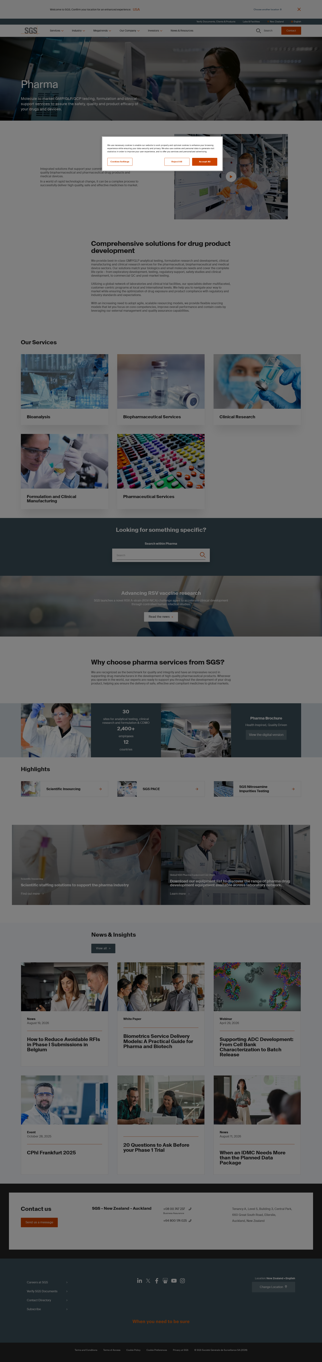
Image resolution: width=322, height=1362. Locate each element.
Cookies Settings (120, 161)
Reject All (176, 161)
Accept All (205, 161)
